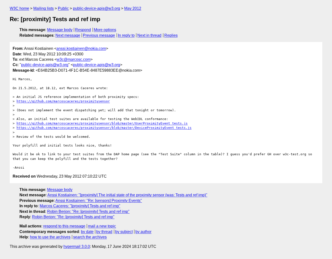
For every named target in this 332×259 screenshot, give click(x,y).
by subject (124, 232)
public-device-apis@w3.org (96, 8)
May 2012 (132, 8)
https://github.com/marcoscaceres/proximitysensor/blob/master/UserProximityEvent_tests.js (102, 123)
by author (143, 232)
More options (105, 30)
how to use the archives (50, 237)
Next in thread (149, 35)
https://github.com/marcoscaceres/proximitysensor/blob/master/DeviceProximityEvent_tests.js (104, 128)
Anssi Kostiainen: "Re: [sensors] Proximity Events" (98, 201)
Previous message (99, 35)
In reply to (126, 35)
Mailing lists (43, 8)
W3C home (19, 8)
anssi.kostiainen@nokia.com (81, 48)
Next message (67, 35)
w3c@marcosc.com (73, 59)
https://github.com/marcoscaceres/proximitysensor (63, 101)
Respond (83, 30)
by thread (104, 232)
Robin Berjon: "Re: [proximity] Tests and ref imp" (88, 211)
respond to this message (64, 226)
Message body (59, 30)
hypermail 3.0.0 (76, 246)
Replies (171, 35)
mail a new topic (102, 226)
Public (63, 8)
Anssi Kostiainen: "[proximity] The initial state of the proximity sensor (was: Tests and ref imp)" (127, 195)
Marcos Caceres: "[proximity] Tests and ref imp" (80, 206)
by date (87, 232)
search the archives (90, 237)
